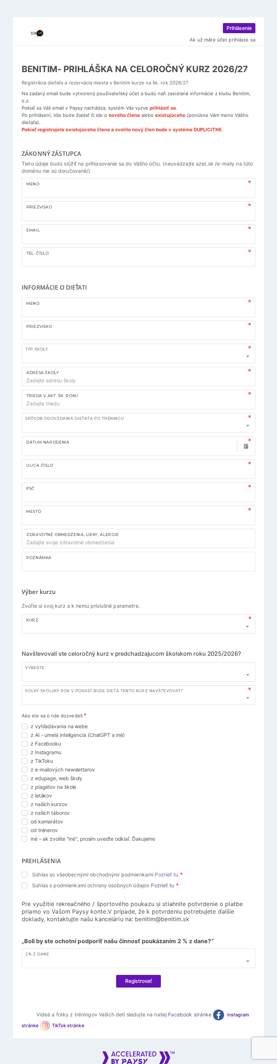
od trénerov (44, 830)
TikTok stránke (68, 1025)
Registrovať (138, 981)
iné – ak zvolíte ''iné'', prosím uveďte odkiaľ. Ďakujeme (93, 839)
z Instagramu (46, 752)
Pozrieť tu (166, 874)
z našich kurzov (49, 804)
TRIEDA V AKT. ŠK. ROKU (52, 395)
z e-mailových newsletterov (63, 769)
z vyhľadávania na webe (59, 726)
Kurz (32, 620)
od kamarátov (47, 821)
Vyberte (34, 667)
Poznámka (39, 557)
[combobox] (138, 353)
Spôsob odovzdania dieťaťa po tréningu (74, 418)
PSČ (30, 488)
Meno (33, 184)
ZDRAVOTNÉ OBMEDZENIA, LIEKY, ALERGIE (72, 534)
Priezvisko (39, 207)
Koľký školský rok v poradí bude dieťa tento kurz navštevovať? (104, 691)
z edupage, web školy (56, 778)
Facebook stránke (190, 1014)
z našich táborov (50, 813)
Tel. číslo (37, 253)
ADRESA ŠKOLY (42, 372)
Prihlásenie (239, 28)
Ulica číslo (39, 465)
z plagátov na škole (53, 787)
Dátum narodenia (47, 442)
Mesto (33, 511)
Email (33, 230)
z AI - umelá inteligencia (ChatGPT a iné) (78, 735)
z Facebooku (46, 743)
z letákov (41, 795)
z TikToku (42, 761)
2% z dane (37, 954)
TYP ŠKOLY (36, 349)
